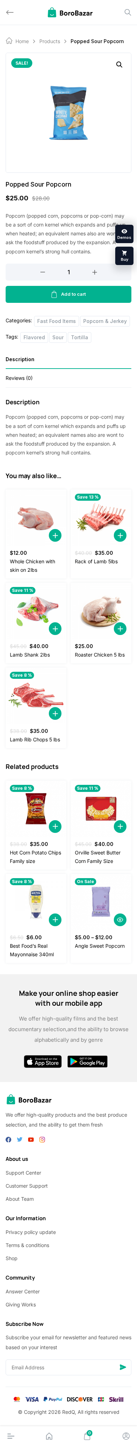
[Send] (123, 1367)
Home (22, 41)
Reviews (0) (19, 378)
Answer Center (23, 1291)
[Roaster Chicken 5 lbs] (101, 611)
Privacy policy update (31, 1232)
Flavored (34, 337)
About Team (20, 1199)
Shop (12, 1258)
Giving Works (21, 1304)
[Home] (49, 1436)
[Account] (126, 1436)
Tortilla (79, 337)
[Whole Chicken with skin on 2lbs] (36, 517)
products (49, 41)
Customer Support (27, 1186)
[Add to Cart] (55, 535)
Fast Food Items (56, 321)
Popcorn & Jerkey (105, 321)
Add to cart (73, 294)
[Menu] (11, 1436)
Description (20, 359)
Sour (58, 337)
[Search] (127, 12)
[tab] (68, 362)
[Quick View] (120, 919)
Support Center (23, 1173)
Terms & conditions (27, 1245)
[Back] (10, 12)
